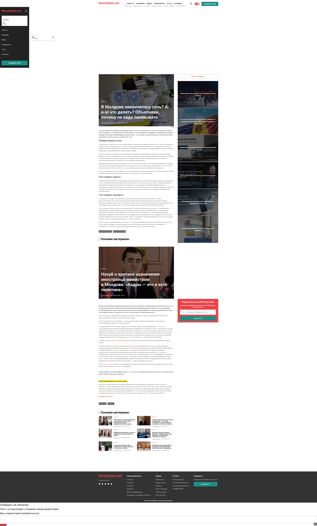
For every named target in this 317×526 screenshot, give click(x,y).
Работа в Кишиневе (198, 76)
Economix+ (178, 3)
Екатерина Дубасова (107, 123)
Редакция (130, 482)
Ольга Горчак (105, 295)
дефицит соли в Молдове (119, 231)
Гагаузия (147, 6)
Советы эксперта (169, 6)
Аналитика (140, 3)
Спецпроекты (159, 3)
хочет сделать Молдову (121, 340)
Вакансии (130, 489)
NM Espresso (128, 6)
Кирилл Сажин (117, 426)
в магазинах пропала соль (105, 231)
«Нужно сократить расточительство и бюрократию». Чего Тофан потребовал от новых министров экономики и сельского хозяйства (162, 422)
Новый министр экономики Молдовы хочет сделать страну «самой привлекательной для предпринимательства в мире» (124, 422)
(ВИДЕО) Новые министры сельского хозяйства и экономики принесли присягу (124, 434)
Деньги (103, 101)
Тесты (169, 3)
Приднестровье (138, 6)
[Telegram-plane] (111, 484)
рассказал (109, 364)
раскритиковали (131, 346)
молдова (111, 403)
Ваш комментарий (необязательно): (20, 513)
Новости (130, 3)
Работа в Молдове (157, 6)
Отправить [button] (3, 525)
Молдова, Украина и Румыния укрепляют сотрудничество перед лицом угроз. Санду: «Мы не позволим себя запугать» (162, 434)
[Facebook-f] (99, 484)
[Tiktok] (108, 484)
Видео (149, 3)
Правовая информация (134, 492)
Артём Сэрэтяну (156, 439)
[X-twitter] (102, 484)
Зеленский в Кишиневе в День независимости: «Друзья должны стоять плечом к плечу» (123, 447)
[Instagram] (105, 484)
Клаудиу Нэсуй (102, 403)
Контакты (130, 486)
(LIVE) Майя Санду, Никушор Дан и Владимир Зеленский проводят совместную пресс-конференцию (162, 447)
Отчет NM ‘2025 (180, 6)
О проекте (130, 479)
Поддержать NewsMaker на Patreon (138, 495)
